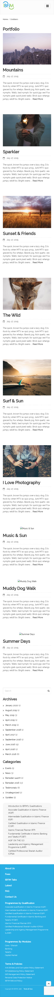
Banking (8, 949)
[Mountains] (27, 48)
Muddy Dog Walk (19, 588)
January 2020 (11, 705)
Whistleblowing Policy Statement (19, 971)
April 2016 (10, 749)
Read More (38, 99)
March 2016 (10, 754)
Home (5, 19)
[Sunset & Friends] (27, 212)
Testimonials (11, 788)
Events (8, 768)
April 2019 (10, 720)
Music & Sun (15, 535)
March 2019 (10, 725)
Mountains (13, 70)
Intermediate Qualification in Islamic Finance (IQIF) (26, 910)
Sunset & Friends (19, 233)
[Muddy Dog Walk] (27, 581)
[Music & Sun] (27, 528)
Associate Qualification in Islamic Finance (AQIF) (25, 907)
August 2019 (11, 710)
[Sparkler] (27, 130)
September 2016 (13, 739)
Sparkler (11, 151)
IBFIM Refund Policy (13, 981)
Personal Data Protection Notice (18, 978)
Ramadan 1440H (12, 778)
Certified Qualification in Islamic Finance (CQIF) (25, 913)
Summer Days (16, 641)
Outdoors (14, 19)
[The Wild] (27, 294)
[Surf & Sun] (27, 377)
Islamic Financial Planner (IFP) (18, 923)
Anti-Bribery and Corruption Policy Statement (24, 968)
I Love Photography (21, 482)
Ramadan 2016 (12, 783)
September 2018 (13, 730)
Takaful (8, 952)
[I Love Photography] (27, 461)
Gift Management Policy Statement (20, 974)
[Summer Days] (27, 634)
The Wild (11, 315)
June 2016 (10, 744)
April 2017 (10, 735)
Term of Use (28, 989)
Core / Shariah (11, 945)
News (8, 773)
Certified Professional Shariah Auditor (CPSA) (24, 926)
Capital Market (11, 955)
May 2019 (9, 715)
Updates (9, 797)
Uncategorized (12, 792)
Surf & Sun (13, 400)
